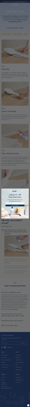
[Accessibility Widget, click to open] (28, 405)
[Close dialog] (27, 189)
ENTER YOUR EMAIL (15, 205)
